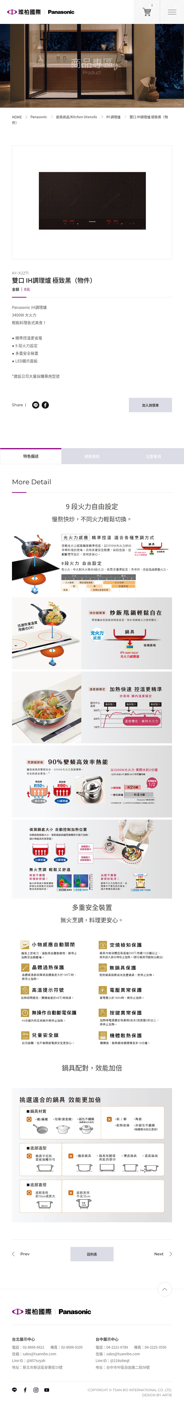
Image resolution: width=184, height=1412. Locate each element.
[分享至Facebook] (45, 405)
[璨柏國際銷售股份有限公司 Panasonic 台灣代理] (40, 12)
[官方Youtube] (46, 1390)
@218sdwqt (120, 1360)
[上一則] (20, 1254)
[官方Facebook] (25, 1390)
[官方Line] (14, 1390)
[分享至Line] (35, 405)
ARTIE (167, 1395)
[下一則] (163, 1254)
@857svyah (36, 1360)
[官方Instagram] (36, 1390)
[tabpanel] (92, 202)
